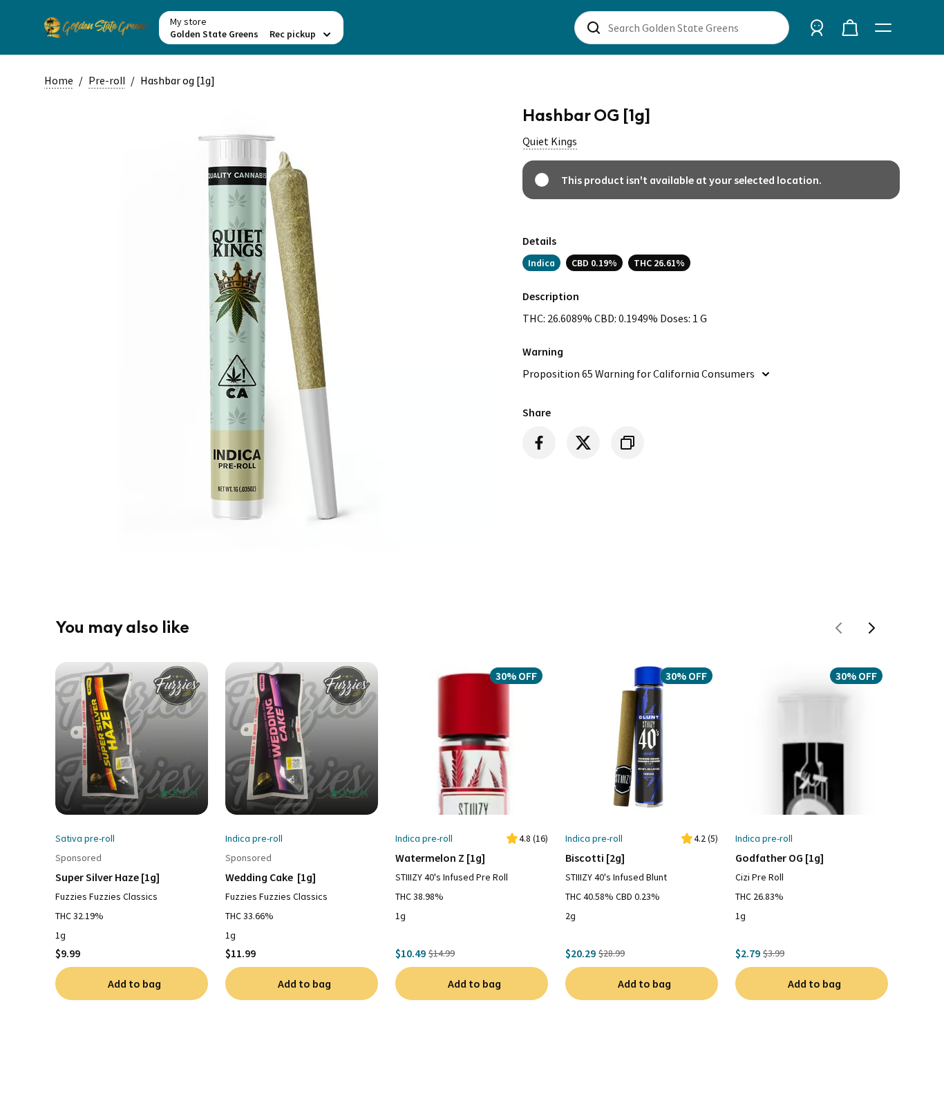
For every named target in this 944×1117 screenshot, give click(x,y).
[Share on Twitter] (583, 442)
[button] (549, 141)
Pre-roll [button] (106, 80)
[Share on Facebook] (539, 442)
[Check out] (850, 27)
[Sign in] (816, 27)
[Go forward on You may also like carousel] (872, 628)
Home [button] (58, 80)
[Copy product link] (627, 442)
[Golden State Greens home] (96, 27)
